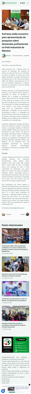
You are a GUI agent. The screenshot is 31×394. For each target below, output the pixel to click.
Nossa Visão (5, 383)
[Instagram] (24, 3)
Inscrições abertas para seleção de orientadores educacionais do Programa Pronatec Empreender (14, 325)
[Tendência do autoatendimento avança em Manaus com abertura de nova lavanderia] (15, 288)
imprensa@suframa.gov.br (17, 208)
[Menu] (27, 2)
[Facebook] (20, 3)
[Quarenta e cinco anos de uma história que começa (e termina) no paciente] (15, 264)
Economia (26, 55)
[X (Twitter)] (22, 3)
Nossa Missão (6, 381)
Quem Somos (5, 379)
